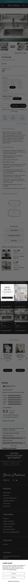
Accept (14, 573)
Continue (7, 297)
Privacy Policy (12, 569)
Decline (14, 577)
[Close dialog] (26, 284)
